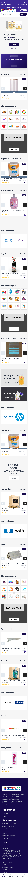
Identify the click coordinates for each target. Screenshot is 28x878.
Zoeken (23, 14)
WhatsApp (6, 865)
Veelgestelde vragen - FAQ (9, 823)
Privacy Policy (5, 828)
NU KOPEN (14, 44)
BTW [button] (23, 10)
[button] (20, 14)
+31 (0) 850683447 (9, 862)
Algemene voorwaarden (8, 826)
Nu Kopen (14, 149)
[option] (14, 32)
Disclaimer (5, 838)
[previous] (3, 88)
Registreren (5, 813)
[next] (25, 88)
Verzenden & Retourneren (9, 835)
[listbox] (14, 32)
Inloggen (4, 816)
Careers (14, 66)
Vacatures (4, 833)
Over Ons (4, 831)
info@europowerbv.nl (11, 846)
